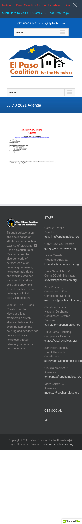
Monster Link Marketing (59, 444)
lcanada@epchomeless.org (61, 264)
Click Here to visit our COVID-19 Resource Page (35, 13)
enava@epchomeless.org (60, 280)
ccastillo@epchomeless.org (61, 236)
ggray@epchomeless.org (60, 248)
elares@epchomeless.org (60, 340)
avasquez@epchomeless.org (62, 300)
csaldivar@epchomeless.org (62, 324)
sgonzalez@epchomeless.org (63, 360)
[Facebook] (46, 420)
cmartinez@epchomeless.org (62, 376)
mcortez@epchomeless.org (61, 392)
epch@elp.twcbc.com (52, 23)
